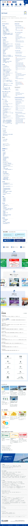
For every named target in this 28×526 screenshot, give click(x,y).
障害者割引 (4, 50)
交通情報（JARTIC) (5, 31)
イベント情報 (5, 100)
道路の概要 (4, 53)
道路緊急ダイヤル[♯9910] (6, 97)
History (17, 104)
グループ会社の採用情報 (6, 222)
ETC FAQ (4, 79)
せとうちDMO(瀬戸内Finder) (7, 123)
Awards (17, 123)
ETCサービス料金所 (5, 41)
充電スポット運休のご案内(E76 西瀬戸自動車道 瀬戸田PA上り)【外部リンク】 (12, 332)
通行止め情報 (5, 27)
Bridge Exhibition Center (19, 65)
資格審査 (4, 211)
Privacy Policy (18, 92)
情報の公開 (4, 159)
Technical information (18, 112)
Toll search (17, 34)
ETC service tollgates (19, 36)
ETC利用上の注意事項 (6, 66)
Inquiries (17, 89)
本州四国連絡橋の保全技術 (6, 189)
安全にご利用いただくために (6, 91)
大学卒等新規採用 (5, 219)
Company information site (19, 97)
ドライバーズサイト (5, 23)
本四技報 (4, 190)
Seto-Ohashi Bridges (19, 83)
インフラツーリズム (5, 105)
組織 (3, 155)
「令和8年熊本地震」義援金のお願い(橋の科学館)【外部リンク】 (10, 350)
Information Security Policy (20, 93)
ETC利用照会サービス (6, 88)
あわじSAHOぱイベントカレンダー (8, 103)
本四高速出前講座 (5, 178)
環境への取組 (5, 171)
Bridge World (18, 60)
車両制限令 (4, 60)
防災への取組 (5, 172)
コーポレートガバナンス (6, 174)
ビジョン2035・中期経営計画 (7, 163)
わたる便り (4, 130)
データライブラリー (5, 176)
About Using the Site (19, 94)
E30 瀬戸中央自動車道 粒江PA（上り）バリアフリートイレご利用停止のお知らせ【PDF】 (14, 339)
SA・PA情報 (4, 126)
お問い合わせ (5, 140)
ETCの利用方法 (5, 65)
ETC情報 (3, 64)
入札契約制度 (5, 207)
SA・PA (3, 125)
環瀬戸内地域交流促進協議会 (7, 121)
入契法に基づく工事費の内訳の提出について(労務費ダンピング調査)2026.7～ (8, 209)
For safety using (17, 50)
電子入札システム (5, 204)
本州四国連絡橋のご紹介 (6, 183)
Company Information (18, 99)
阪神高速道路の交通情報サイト (7, 33)
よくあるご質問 (5, 139)
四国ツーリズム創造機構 (6, 122)
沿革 (3, 156)
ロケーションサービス (6, 175)
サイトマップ (5, 141)
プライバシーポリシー (6, 143)
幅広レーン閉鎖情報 (5, 30)
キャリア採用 (5, 220)
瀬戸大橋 (4, 131)
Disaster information (19, 53)
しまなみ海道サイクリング (6, 109)
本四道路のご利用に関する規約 (7, 61)
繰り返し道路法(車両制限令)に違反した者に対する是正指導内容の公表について (12, 343)
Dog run (17, 77)
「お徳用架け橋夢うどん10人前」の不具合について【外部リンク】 (10, 316)
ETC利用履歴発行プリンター (7, 89)
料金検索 (4, 39)
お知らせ (4, 206)
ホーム (2, 9)
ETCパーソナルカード (6, 87)
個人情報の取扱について (6, 223)
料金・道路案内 (4, 37)
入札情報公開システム (6, 205)
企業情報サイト (4, 148)
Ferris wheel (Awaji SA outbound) (21, 74)
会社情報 (3, 150)
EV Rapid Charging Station (19, 78)
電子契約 (4, 213)
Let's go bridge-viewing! (19, 63)
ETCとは (4, 67)
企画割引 (4, 51)
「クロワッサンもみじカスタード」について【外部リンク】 (9, 336)
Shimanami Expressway (19, 84)
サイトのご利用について (6, 145)
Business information (19, 102)
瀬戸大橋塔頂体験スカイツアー (7, 108)
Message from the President (20, 100)
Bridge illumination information (20, 58)
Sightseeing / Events (18, 55)
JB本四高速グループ (6, 158)
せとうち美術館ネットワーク (7, 111)
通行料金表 (4, 40)
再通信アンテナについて (6, 74)
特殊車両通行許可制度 (6, 59)
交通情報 (3, 25)
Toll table (17, 35)
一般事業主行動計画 (5, 177)
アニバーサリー (5, 102)
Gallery (17, 85)
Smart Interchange (18, 48)
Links (16, 95)
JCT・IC (4, 54)
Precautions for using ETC (19, 46)
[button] (1, 262)
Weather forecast (18, 30)
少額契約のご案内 (5, 212)
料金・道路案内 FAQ (6, 62)
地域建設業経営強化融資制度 (7, 214)
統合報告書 (4, 160)
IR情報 (3, 196)
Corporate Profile (18, 101)
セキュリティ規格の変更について (7, 80)
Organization (18, 103)
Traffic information (18, 25)
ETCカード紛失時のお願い (6, 75)
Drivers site (17, 23)
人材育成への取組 (5, 168)
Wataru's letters (18, 82)
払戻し (4, 52)
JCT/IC (17, 39)
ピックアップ (4, 128)
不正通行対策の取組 (5, 78)
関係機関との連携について (6, 179)
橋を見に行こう (5, 110)
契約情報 (3, 203)
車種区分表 (4, 42)
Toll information (18, 33)
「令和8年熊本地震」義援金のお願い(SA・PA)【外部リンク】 (9, 346)
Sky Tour (17, 61)
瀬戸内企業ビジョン (5, 162)
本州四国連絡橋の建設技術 (6, 188)
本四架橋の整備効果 (5, 173)
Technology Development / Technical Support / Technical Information (20, 116)
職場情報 (4, 221)
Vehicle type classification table (20, 37)
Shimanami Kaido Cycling (19, 62)
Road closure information (19, 27)
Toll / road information (18, 32)
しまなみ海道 (5, 132)
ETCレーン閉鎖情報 (5, 29)
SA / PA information (18, 73)
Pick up (16, 80)
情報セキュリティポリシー (6, 144)
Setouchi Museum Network (20, 64)
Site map (17, 90)
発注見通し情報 (5, 215)
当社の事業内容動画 (5, 157)
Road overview (18, 38)
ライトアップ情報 (5, 104)
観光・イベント (4, 99)
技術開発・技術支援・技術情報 (7, 191)
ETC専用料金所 (5, 76)
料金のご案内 (5, 38)
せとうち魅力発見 (5, 101)
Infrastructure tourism (19, 59)
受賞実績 (4, 194)
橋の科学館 (4, 114)
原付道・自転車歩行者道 (6, 58)
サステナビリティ (5, 161)
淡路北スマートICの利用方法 (7, 55)
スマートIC (4, 77)
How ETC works (18, 47)
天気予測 (4, 32)
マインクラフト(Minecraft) (7, 193)
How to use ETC (18, 45)
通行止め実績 (5, 28)
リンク (4, 146)
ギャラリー (4, 133)
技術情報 (3, 181)
